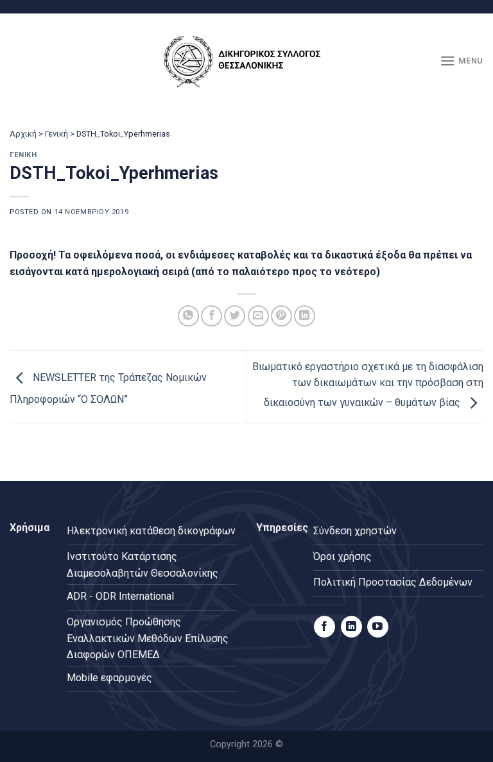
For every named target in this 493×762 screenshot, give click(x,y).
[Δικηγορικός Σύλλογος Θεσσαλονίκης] (246, 61)
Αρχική (23, 134)
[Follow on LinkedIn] (351, 627)
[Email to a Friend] (258, 315)
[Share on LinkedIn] (304, 315)
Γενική (56, 134)
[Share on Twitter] (234, 315)
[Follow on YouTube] (377, 627)
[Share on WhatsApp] (188, 315)
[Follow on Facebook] (324, 627)
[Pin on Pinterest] (281, 315)
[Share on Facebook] (211, 315)
